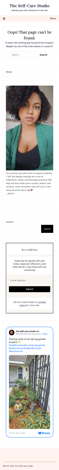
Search (10, 221)
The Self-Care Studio (30, 5)
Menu (53, 18)
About (9, 71)
